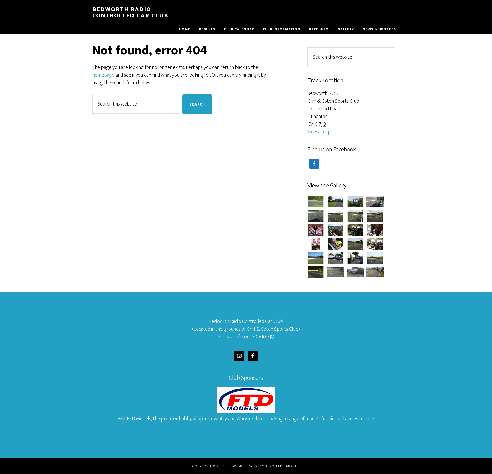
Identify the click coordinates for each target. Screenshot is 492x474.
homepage (103, 75)
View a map (319, 132)
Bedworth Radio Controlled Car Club (130, 12)
